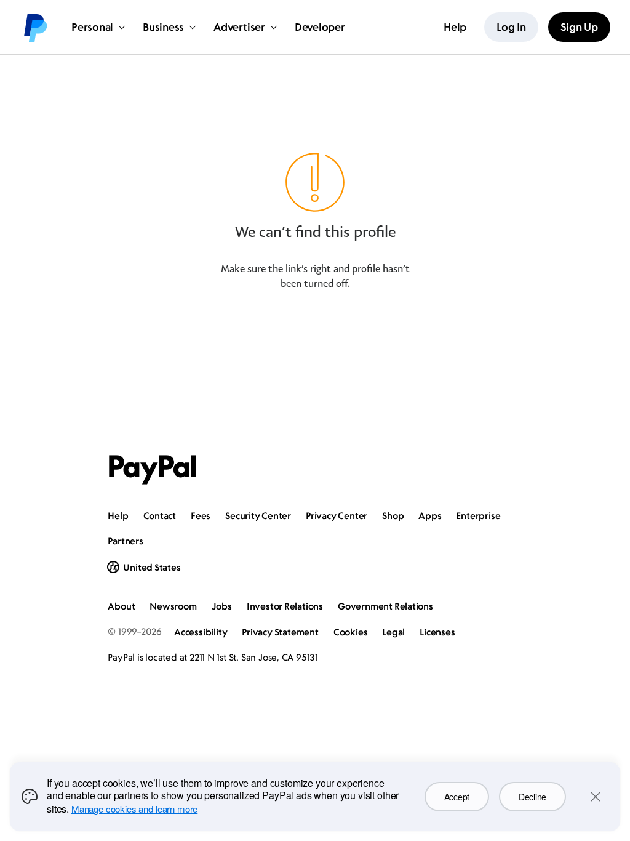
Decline (532, 797)
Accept (456, 797)
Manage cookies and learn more (134, 808)
